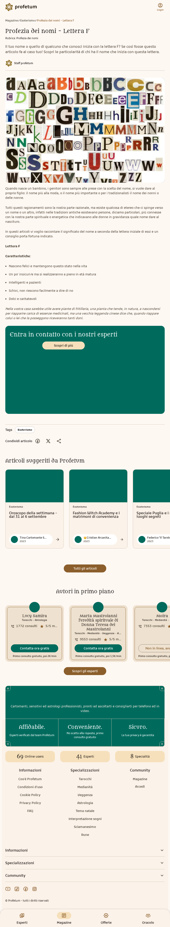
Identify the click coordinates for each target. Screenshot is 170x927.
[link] (34, 633)
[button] (34, 648)
